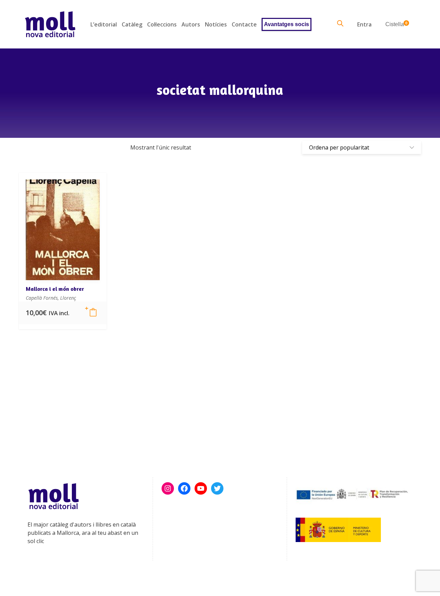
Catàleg (132, 24)
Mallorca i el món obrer (55, 288)
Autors (191, 24)
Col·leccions (162, 24)
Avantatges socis (286, 24)
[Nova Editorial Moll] (50, 24)
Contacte (244, 24)
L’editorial (103, 24)
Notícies (216, 24)
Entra (364, 24)
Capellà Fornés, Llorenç (51, 298)
